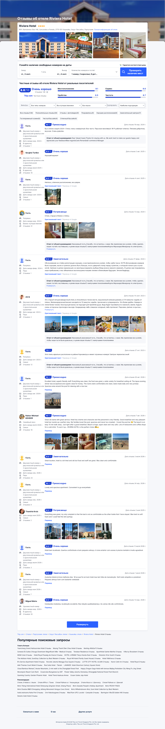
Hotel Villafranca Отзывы (111, 658)
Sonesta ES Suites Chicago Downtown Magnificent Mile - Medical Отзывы (44, 652)
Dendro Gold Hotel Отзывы (27, 696)
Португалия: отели (40, 634)
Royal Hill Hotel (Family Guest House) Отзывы (84, 658)
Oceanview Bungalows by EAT (51, 672)
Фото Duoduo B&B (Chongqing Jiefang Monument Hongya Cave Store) (43, 689)
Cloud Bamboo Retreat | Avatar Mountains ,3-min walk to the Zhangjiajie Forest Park (48, 668)
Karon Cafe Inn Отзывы (120, 662)
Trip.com (20, 634)
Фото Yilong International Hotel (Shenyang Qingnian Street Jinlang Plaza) (44, 686)
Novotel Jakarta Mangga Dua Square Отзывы (63, 662)
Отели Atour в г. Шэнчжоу (91, 682)
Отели (28, 634)
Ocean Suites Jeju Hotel (79, 675)
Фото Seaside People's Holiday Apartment (88, 686)
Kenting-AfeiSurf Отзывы (93, 648)
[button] (140, 4)
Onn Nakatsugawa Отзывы (55, 692)
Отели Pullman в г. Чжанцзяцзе (67, 682)
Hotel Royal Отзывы (137, 662)
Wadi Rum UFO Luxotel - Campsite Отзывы (83, 692)
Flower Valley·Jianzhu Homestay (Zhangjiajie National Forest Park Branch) (91, 672)
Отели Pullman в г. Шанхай (112, 682)
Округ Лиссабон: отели (58, 634)
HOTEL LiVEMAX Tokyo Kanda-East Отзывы (80, 655)
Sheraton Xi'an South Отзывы (110, 655)
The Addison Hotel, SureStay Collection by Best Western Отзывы (41, 658)
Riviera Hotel (88, 634)
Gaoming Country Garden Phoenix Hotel (32, 675)
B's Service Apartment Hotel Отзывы (31, 662)
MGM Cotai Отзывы (24, 655)
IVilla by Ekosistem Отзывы (134, 652)
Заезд (23, 70)
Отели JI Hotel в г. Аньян (26, 682)
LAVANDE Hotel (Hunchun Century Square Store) (82, 665)
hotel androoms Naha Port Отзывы (30, 692)
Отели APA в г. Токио (46, 682)
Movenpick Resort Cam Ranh (28, 672)
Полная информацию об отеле (105, 29)
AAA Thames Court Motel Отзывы (29, 665)
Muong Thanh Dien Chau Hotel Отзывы (67, 648)
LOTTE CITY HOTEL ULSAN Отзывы (95, 662)
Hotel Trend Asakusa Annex (58, 675)
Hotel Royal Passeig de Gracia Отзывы (48, 655)
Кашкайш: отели (75, 634)
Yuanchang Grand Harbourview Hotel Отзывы (34, 648)
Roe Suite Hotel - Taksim (53, 665)
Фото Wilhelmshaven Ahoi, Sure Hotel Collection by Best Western (94, 689)
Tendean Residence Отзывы (84, 652)
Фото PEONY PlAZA (112, 686)
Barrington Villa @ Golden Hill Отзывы (115, 692)
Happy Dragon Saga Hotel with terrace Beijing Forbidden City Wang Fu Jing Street (111, 668)
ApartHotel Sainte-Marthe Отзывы (109, 652)
